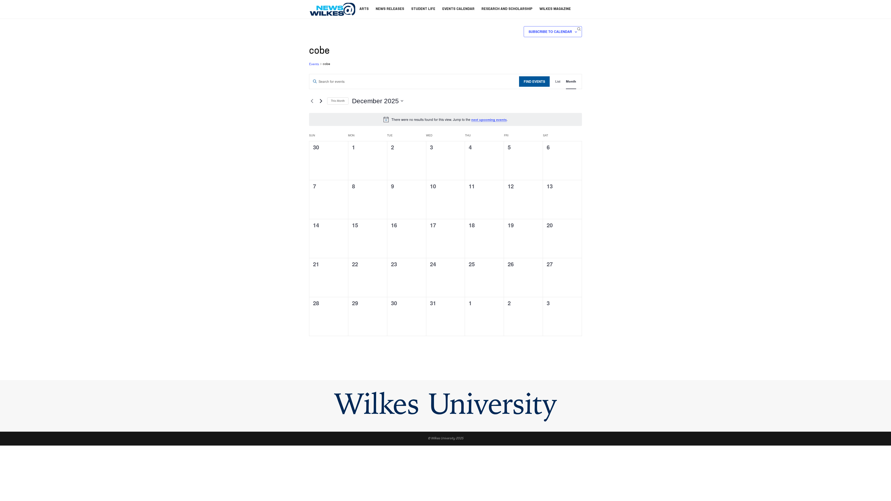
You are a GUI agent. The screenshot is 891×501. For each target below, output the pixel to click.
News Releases (390, 9)
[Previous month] (312, 101)
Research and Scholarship (507, 9)
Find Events (534, 81)
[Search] (579, 29)
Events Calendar (458, 9)
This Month (338, 101)
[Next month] (321, 101)
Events (314, 64)
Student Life (423, 9)
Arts (364, 9)
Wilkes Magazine (555, 9)
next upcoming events (489, 120)
